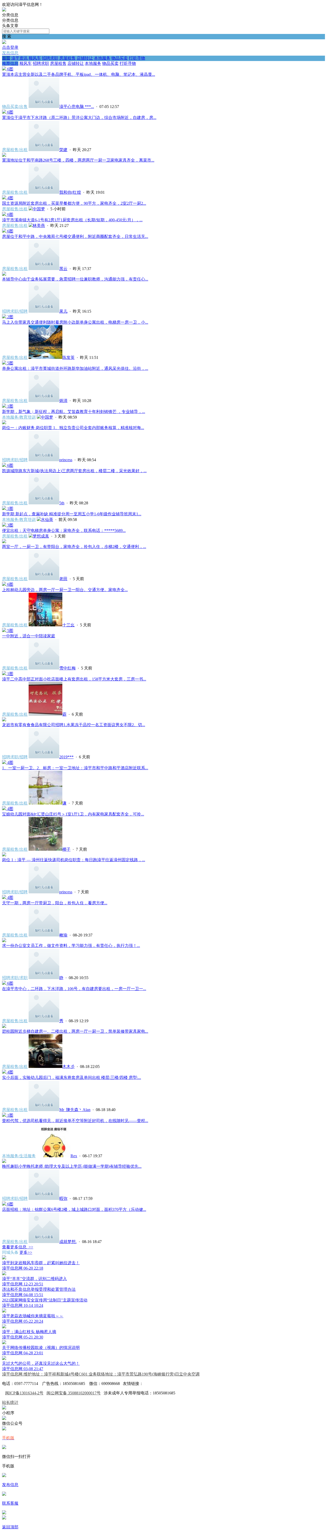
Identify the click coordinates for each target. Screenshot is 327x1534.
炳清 (63, 400)
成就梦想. (68, 1241)
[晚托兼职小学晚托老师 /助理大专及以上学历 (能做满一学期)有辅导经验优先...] (4, 1161)
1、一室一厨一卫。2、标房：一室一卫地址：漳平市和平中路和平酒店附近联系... (75, 768)
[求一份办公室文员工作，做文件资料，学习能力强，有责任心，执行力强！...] (4, 941)
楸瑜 (63, 935)
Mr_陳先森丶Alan (74, 1109)
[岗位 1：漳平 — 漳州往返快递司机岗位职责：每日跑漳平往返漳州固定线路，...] (4, 855)
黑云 (63, 268)
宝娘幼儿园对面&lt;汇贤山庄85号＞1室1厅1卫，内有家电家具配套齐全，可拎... (73, 814)
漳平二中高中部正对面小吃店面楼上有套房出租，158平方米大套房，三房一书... (74, 679)
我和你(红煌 (70, 192)
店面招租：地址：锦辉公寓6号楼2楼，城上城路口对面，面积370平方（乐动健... (74, 1209)
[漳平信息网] (4, 10)
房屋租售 (67, 58)
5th (61, 503)
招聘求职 (50, 58)
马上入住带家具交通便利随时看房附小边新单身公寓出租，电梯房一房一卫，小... (75, 322)
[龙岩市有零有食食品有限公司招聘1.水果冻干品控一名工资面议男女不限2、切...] (4, 720)
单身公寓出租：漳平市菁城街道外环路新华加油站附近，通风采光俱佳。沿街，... (75, 368)
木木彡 (68, 1066)
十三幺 (68, 625)
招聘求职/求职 (15, 978)
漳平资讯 (19, 58)
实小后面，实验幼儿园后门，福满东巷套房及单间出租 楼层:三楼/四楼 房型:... (71, 1077)
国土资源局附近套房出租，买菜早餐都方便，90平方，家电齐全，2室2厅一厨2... (74, 203)
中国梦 (39, 209)
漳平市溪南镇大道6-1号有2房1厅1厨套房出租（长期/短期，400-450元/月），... (72, 220)
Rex (74, 1156)
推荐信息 (10, 63)
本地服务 (102, 58)
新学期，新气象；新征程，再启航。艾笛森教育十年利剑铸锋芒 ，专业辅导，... (73, 411)
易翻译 (149, 1383)
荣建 (63, 150)
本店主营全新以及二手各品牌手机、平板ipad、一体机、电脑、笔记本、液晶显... (78, 74)
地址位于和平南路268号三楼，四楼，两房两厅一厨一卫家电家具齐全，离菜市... (78, 160)
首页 (6, 58)
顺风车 (35, 58)
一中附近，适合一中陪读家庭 (28, 636)
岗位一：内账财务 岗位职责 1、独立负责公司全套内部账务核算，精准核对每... (73, 427)
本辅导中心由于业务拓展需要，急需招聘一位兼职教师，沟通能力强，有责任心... (75, 279)
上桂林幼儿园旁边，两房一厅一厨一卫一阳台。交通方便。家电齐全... (65, 590)
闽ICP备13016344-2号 (24, 1393)
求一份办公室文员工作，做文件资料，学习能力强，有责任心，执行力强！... (71, 945)
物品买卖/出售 (15, 106)
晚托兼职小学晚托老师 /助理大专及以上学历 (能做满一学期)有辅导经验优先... (72, 1166)
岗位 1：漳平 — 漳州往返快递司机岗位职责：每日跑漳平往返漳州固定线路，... (73, 860)
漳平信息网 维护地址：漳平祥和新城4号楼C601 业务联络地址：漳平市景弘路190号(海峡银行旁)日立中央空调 (101, 1374)
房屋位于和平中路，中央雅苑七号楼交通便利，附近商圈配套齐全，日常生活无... (75, 236)
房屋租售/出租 (15, 150)
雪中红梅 (67, 668)
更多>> (25, 1252)
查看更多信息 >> (17, 1247)
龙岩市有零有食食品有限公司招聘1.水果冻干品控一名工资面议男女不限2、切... (73, 725)
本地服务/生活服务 (19, 1156)
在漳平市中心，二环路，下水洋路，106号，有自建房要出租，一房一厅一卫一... (74, 989)
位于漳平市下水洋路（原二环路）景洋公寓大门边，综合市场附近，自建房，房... (79, 117)
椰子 (66, 849)
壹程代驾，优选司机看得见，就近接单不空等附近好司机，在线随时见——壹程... (75, 1120)
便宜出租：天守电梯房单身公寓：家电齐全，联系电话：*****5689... (64, 530)
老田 (63, 579)
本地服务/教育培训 (19, 417)
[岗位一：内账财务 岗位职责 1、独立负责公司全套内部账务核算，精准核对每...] (4, 423)
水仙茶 (47, 519)
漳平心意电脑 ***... (76, 106)
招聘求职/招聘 (15, 311)
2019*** (66, 757)
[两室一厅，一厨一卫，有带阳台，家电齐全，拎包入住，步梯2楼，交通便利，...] (4, 542)
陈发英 (68, 357)
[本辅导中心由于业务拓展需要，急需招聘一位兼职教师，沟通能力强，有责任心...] (4, 274)
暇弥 (63, 1198)
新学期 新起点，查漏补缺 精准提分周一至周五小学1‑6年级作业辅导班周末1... (71, 514)
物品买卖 (119, 58)
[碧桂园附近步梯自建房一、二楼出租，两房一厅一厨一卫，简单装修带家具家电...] (4, 1026)
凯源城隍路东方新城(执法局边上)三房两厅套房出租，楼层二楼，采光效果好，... (74, 471)
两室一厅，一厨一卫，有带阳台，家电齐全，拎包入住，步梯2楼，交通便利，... (74, 546)
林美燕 (39, 225)
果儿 (63, 311)
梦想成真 (41, 536)
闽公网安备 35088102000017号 (73, 1393)
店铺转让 (85, 58)
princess (65, 460)
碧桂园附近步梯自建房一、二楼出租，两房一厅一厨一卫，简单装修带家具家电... (75, 1031)
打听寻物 (137, 58)
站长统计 (10, 1402)
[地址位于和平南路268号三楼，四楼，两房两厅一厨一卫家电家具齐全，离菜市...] (4, 155)
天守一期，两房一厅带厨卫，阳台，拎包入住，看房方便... (54, 903)
